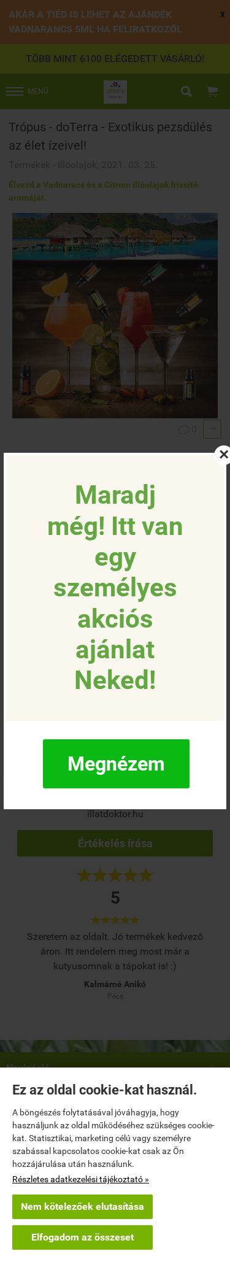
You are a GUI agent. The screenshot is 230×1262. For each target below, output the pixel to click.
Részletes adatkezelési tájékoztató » (80, 1179)
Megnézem (116, 763)
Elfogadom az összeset (82, 1237)
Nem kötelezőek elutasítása (82, 1206)
